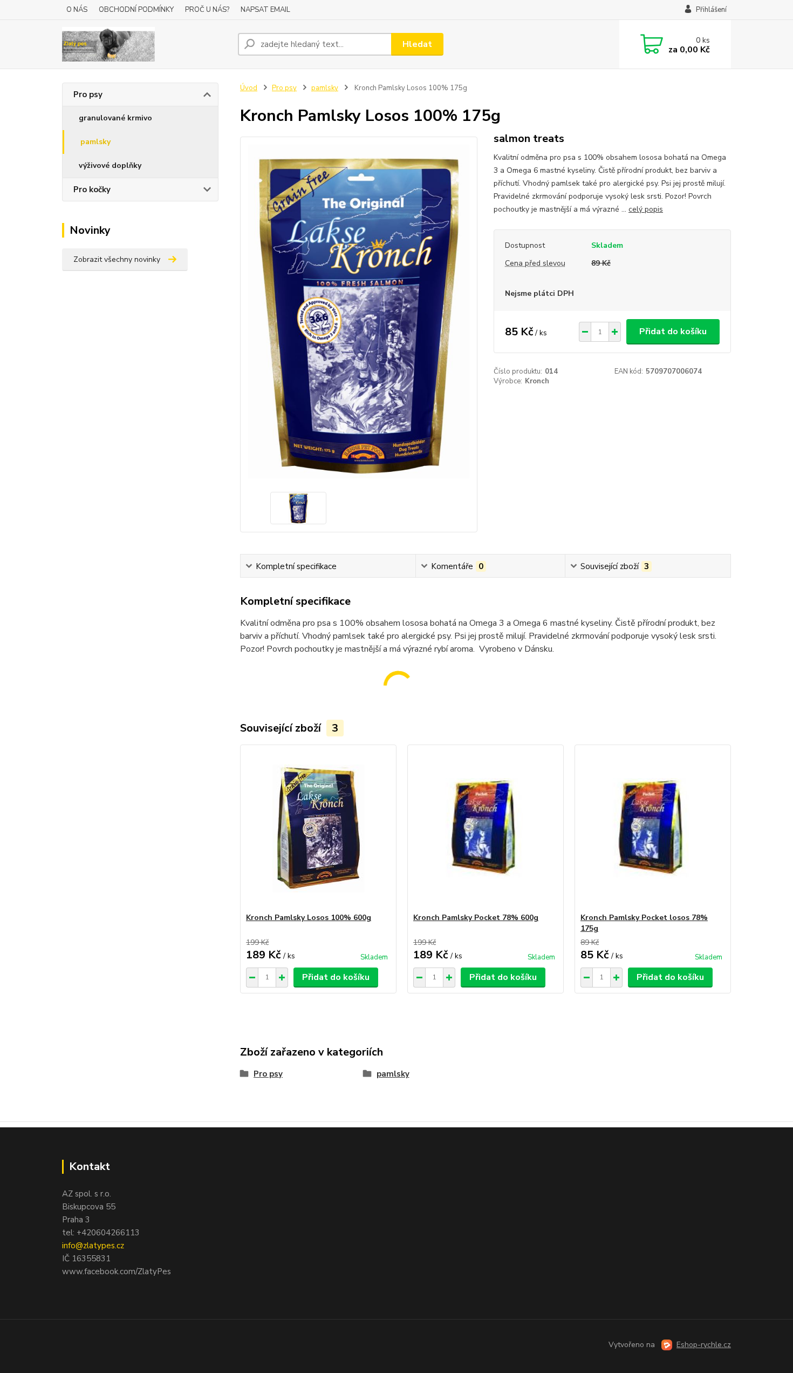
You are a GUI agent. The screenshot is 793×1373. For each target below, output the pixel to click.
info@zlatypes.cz (93, 1245)
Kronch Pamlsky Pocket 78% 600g (475, 917)
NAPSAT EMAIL (265, 10)
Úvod (248, 88)
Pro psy (87, 94)
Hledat (417, 44)
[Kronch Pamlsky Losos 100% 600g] (318, 828)
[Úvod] (145, 44)
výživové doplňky (110, 165)
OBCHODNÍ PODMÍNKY (136, 10)
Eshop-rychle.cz (703, 1345)
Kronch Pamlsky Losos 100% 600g (308, 917)
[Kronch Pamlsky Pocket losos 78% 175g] (652, 828)
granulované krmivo (115, 118)
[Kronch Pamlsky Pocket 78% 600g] (485, 828)
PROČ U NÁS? (207, 10)
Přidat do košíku (673, 331)
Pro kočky (92, 189)
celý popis (645, 209)
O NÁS (76, 10)
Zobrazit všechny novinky (116, 259)
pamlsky (95, 142)
